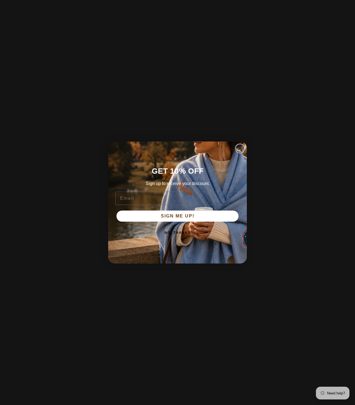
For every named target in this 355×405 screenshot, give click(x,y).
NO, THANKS (177, 233)
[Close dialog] (240, 148)
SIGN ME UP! (177, 216)
